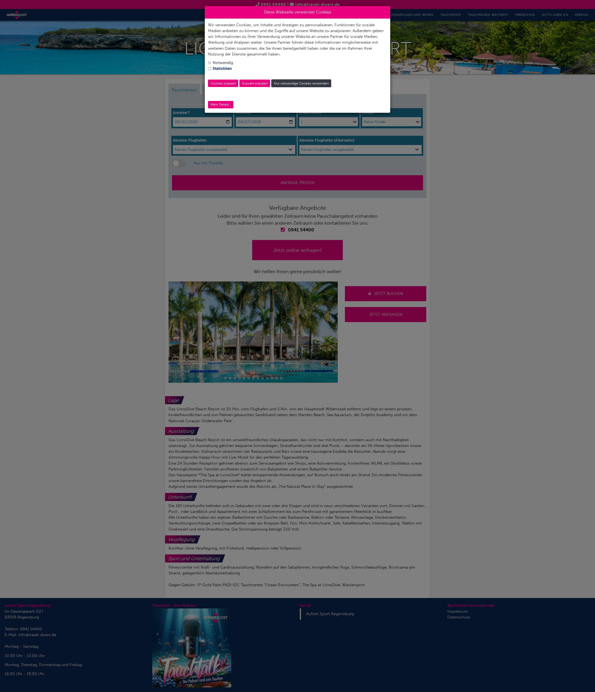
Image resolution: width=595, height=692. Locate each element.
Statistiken (222, 68)
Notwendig (223, 62)
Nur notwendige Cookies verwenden (301, 83)
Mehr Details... (221, 105)
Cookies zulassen (223, 83)
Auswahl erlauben (255, 83)
